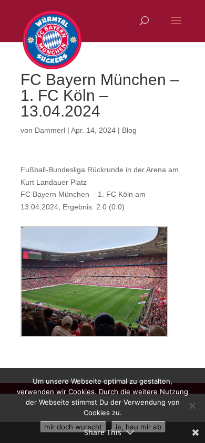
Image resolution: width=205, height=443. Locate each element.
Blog (129, 130)
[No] (192, 405)
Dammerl (50, 130)
